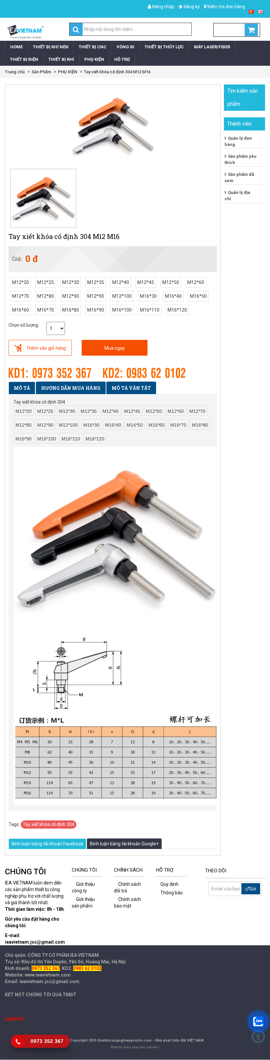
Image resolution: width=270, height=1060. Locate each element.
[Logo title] (25, 31)
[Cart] (236, 30)
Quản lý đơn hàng (238, 141)
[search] (76, 29)
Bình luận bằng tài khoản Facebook (47, 843)
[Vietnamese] (251, 11)
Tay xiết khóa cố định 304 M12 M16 (117, 71)
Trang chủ (15, 71)
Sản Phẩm (41, 71)
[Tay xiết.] (43, 198)
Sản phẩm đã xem (239, 177)
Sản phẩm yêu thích (240, 159)
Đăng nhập (163, 6)
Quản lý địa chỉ (237, 195)
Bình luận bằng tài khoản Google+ (124, 843)
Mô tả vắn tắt (131, 388)
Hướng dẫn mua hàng (70, 388)
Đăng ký (191, 6)
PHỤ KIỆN (67, 71)
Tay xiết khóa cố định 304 (48, 824)
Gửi (252, 888)
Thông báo (171, 892)
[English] (260, 11)
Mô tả (22, 388)
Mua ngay (114, 348)
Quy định (169, 884)
